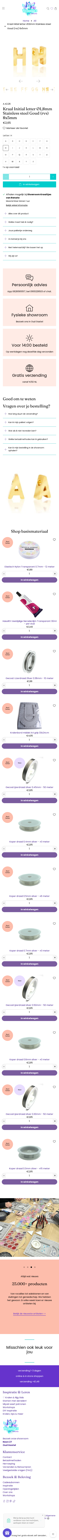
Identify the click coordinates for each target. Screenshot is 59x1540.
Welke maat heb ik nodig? (20, 222)
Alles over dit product (18, 213)
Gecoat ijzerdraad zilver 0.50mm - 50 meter (29, 1005)
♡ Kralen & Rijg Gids (13, 1397)
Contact (7, 1457)
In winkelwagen (29, 579)
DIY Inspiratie (10, 1410)
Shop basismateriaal (29, 531)
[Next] (38, 81)
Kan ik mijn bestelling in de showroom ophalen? (26, 449)
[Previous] (21, 81)
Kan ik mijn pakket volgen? (21, 422)
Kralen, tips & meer (13, 1413)
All (35, 21)
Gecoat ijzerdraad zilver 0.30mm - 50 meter (29, 1114)
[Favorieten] (52, 8)
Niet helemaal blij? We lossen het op (25, 247)
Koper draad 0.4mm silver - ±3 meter (29, 841)
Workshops (9, 1407)
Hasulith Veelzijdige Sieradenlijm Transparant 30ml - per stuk (29, 622)
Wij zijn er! (13, 256)
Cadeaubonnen (11, 1482)
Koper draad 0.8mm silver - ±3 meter (29, 1059)
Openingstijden (11, 1488)
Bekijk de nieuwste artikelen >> (29, 1313)
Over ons (7, 1492)
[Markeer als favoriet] (54, 539)
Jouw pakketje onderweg (20, 230)
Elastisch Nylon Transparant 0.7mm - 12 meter (30, 566)
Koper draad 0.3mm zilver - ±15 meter (29, 1168)
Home (26, 21)
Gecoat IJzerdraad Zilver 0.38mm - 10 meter (30, 678)
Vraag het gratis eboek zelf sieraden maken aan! (29, 1535)
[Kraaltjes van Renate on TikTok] (14, 1501)
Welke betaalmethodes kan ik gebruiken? (28, 439)
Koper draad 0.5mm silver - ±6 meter (29, 896)
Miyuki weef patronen (14, 1404)
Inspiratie (8, 1485)
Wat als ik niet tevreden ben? (22, 430)
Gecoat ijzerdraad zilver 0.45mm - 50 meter (29, 787)
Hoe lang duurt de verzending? (23, 413)
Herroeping (9, 1463)
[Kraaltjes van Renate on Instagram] (7, 1501)
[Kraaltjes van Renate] (29, 8)
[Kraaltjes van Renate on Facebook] (4, 1501)
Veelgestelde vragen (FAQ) (17, 1470)
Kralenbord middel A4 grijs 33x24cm (29, 732)
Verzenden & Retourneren (17, 1467)
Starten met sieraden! (15, 1400)
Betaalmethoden (12, 1460)
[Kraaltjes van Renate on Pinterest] (10, 1501)
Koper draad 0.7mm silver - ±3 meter (29, 950)
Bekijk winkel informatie (17, 205)
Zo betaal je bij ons (17, 239)
